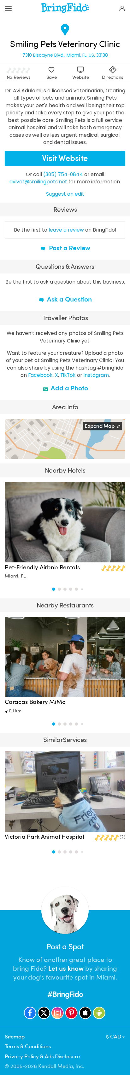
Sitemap (15, 1036)
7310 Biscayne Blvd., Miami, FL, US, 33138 (65, 55)
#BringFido (65, 994)
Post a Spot (65, 946)
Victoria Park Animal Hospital (44, 837)
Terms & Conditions (28, 1046)
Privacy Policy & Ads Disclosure (42, 1056)
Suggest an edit (65, 194)
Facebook (40, 375)
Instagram (96, 375)
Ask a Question (69, 299)
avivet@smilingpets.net (38, 181)
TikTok (68, 375)
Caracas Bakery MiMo (35, 702)
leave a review (66, 230)
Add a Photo (69, 388)
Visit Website (65, 158)
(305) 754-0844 (63, 174)
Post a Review (68, 248)
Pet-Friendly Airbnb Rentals (42, 567)
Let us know (66, 968)
